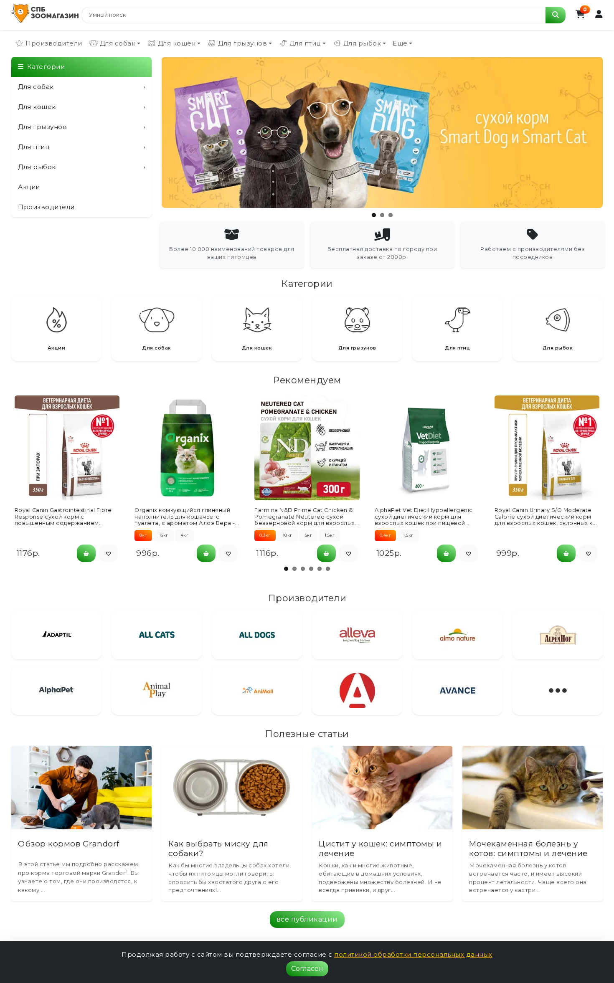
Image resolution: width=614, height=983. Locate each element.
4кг (185, 535)
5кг (308, 535)
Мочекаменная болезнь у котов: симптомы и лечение (528, 848)
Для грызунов (81, 127)
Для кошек (81, 107)
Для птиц (81, 147)
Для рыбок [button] (362, 43)
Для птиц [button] (305, 43)
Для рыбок (81, 167)
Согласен (307, 969)
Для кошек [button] (177, 43)
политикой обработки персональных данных (413, 954)
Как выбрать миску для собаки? (218, 848)
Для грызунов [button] (242, 43)
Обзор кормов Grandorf (68, 844)
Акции (29, 187)
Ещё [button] (400, 43)
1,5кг (330, 535)
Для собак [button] (118, 43)
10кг (287, 535)
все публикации (307, 919)
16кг (163, 535)
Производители (53, 43)
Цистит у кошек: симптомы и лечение (380, 848)
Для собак (81, 87)
